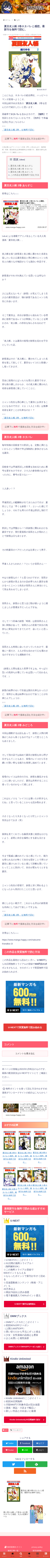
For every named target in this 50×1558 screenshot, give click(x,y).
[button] (45, 742)
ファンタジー (16, 1430)
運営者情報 (37, 1551)
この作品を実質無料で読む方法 (24, 175)
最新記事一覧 (13, 1551)
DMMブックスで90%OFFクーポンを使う (25, 1347)
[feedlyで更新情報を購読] (37, 1464)
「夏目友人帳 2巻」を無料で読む (18, 130)
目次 (15, 159)
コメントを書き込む (25, 1053)
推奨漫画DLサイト (14, 1547)
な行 (6, 1430)
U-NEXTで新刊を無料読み (25, 1304)
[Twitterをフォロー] (14, 1464)
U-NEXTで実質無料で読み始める (25, 1027)
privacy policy (37, 1547)
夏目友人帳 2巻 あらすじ (21, 166)
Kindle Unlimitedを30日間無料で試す (25, 1420)
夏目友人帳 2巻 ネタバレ (21, 169)
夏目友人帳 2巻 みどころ (21, 172)
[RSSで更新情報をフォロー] (25, 1471)
